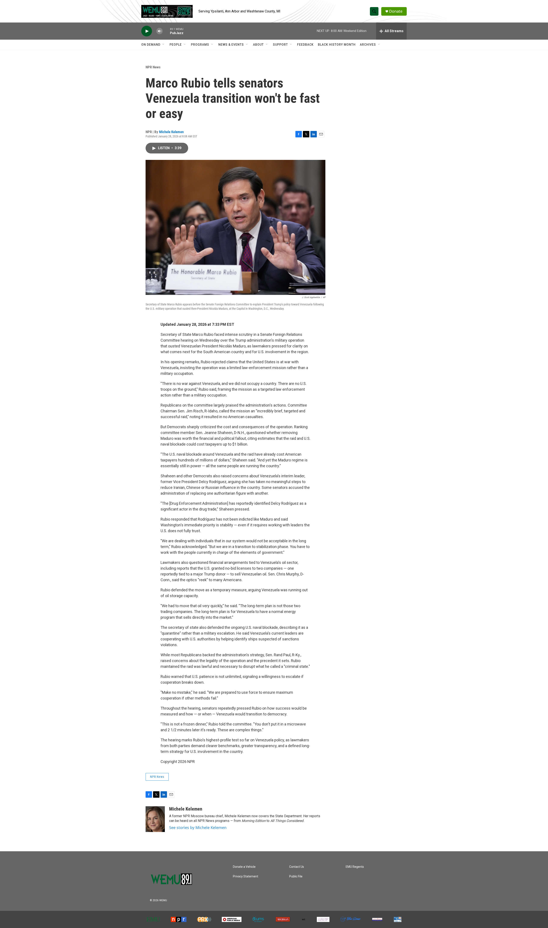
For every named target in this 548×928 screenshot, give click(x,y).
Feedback (305, 44)
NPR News (153, 67)
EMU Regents (355, 866)
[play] (146, 31)
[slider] (166, 31)
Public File (295, 876)
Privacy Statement (245, 876)
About (258, 44)
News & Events (231, 44)
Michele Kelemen (171, 132)
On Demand (150, 44)
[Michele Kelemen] (155, 819)
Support (280, 44)
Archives (368, 44)
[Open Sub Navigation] (163, 44)
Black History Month (337, 44)
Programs (200, 44)
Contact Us (296, 866)
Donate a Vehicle (244, 866)
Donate (395, 11)
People (176, 44)
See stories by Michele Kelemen (197, 827)
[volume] (159, 31)
